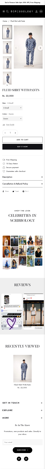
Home (5, 21)
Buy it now (22, 147)
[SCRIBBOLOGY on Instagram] (26, 459)
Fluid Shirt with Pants (22, 385)
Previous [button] (16, 48)
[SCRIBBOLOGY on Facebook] (19, 459)
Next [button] (40, 48)
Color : (8, 114)
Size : (7, 103)
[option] (28, 47)
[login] (35, 11)
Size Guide (10, 124)
